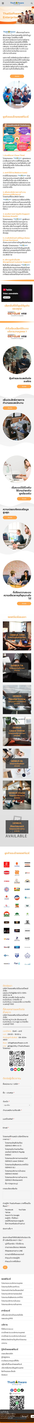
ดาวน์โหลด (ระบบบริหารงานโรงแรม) (13, 1336)
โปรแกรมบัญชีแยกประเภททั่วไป (12, 1297)
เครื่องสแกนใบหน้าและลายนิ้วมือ (12, 1315)
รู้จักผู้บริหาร (5, 1357)
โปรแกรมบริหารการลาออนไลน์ (11, 1293)
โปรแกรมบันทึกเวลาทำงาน (10, 1286)
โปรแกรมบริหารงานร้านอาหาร (11, 1304)
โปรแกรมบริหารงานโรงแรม (10, 1301)
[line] (18, 1069)
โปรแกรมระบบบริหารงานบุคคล (11, 1283)
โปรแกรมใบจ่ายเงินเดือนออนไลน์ (12, 1290)
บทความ (4, 1343)
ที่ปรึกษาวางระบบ (7, 1329)
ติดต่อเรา (4, 1375)
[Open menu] (3, 3)
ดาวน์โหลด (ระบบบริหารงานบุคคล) (13, 1332)
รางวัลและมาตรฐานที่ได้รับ (10, 1360)
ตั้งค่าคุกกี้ (25, 1416)
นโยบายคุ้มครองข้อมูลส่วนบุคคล (12, 1367)
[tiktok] (22, 1069)
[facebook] (11, 1069)
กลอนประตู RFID (7, 1318)
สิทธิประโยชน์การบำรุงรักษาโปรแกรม (13, 1339)
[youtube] (15, 1069)
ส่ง (5, 1267)
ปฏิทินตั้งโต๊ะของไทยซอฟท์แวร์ (11, 1364)
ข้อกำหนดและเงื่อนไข (8, 1371)
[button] (31, 3)
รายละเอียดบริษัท (7, 1353)
